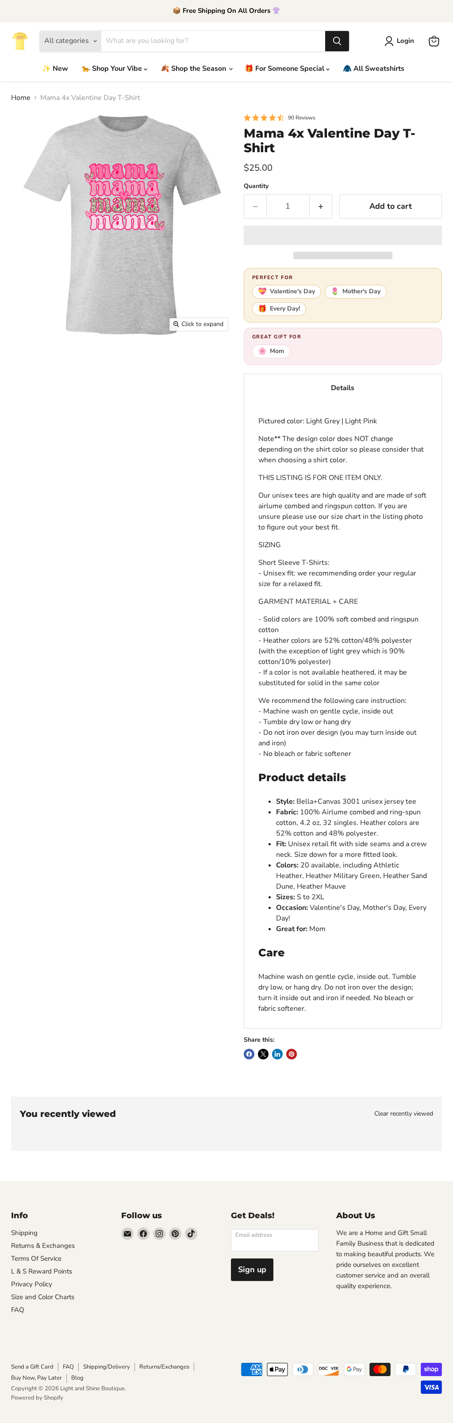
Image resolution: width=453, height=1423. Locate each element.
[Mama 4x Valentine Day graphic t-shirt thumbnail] (24, 358)
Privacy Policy (31, 1284)
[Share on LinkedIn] (277, 1054)
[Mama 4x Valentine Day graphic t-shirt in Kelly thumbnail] (148, 389)
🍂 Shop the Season (194, 68)
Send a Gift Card (32, 1367)
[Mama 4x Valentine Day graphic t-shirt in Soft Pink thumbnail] (24, 451)
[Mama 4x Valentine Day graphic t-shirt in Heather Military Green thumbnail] (117, 358)
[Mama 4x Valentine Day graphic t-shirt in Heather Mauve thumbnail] (179, 358)
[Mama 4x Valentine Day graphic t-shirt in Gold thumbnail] (148, 420)
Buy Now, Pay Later (36, 1378)
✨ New (55, 68)
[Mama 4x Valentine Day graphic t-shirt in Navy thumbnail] (210, 420)
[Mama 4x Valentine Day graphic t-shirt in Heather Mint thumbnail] (210, 358)
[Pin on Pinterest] (291, 1054)
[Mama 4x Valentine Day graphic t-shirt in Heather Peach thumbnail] (24, 389)
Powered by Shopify (37, 1398)
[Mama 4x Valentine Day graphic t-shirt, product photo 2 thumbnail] (55, 358)
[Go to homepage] (20, 41)
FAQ (17, 1309)
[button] (343, 235)
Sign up (252, 1269)
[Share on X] (263, 1054)
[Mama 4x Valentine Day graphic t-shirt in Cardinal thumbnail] (86, 420)
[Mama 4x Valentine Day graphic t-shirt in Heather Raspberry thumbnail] (55, 389)
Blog (77, 1378)
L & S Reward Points (41, 1271)
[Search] (337, 41)
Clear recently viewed (403, 1113)
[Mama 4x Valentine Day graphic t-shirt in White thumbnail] (117, 389)
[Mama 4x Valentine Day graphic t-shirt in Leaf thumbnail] (179, 389)
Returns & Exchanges (43, 1245)
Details (342, 388)
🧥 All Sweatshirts (373, 68)
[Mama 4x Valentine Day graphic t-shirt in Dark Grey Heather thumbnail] (117, 420)
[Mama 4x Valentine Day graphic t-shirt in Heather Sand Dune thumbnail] (148, 358)
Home (21, 98)
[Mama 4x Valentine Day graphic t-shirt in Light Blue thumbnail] (179, 420)
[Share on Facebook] (249, 1054)
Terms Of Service (36, 1258)
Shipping (24, 1232)
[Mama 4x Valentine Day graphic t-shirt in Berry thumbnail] (24, 420)
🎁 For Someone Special (285, 68)
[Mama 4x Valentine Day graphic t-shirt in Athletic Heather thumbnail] (86, 358)
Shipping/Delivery (106, 1367)
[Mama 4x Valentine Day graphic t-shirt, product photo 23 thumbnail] (55, 451)
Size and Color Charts (42, 1297)
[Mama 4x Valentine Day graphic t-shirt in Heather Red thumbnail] (86, 389)
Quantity (256, 186)
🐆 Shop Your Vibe (112, 68)
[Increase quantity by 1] (321, 206)
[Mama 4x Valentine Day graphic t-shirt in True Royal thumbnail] (210, 389)
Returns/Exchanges (164, 1367)
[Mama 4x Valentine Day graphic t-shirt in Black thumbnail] (55, 420)
